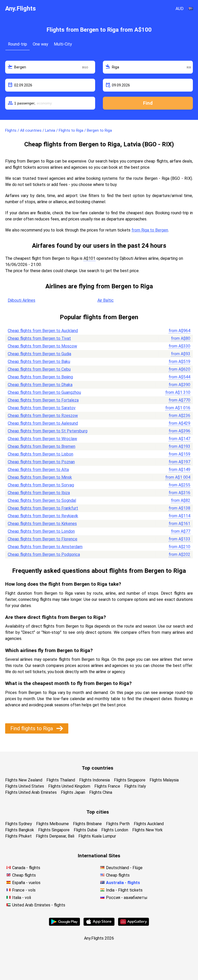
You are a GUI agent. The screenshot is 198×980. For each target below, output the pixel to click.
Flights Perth (118, 823)
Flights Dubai (85, 829)
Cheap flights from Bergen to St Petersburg (47, 431)
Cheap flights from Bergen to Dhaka (40, 384)
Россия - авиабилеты (126, 897)
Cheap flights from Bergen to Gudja (39, 353)
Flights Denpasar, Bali (55, 836)
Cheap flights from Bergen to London (41, 531)
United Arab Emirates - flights (38, 905)
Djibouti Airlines (21, 300)
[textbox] (50, 67)
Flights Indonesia (94, 780)
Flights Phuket (18, 836)
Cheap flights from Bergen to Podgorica (44, 554)
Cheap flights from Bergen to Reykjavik (43, 515)
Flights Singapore (129, 780)
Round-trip (17, 44)
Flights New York (147, 829)
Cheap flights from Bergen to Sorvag (41, 485)
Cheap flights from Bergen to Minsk (40, 477)
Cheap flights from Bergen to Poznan (41, 461)
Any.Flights (20, 8)
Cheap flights (24, 875)
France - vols (24, 890)
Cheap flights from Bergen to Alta (38, 469)
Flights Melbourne (52, 823)
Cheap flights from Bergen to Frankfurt (43, 508)
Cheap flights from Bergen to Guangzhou (44, 392)
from (179, 330)
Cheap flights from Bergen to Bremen (41, 446)
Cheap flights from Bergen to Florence (42, 539)
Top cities (97, 812)
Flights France (107, 786)
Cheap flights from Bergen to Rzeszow (43, 415)
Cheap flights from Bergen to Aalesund (43, 423)
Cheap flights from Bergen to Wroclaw (42, 438)
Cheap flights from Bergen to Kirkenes (42, 523)
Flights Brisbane (87, 823)
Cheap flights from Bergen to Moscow (42, 346)
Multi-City (63, 44)
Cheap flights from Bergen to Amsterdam (45, 546)
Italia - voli (21, 897)
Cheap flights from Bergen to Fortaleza (43, 400)
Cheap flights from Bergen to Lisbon (40, 454)
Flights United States (24, 786)
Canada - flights (26, 867)
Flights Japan (73, 792)
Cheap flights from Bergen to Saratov (42, 407)
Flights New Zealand (23, 780)
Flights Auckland (149, 823)
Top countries (97, 768)
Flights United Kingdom (69, 786)
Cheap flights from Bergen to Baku (39, 361)
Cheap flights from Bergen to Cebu (39, 369)
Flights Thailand (60, 780)
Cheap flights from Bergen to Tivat (39, 338)
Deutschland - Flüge (124, 867)
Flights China (100, 792)
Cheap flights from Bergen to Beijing (40, 377)
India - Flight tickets (124, 890)
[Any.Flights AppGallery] (133, 924)
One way (40, 44)
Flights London (114, 829)
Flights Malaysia (164, 780)
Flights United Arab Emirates (31, 792)
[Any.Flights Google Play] (64, 924)
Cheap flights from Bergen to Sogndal (42, 500)
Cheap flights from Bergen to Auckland (43, 330)
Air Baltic (105, 300)
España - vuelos (26, 882)
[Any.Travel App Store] (99, 924)
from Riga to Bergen (149, 230)
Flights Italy (135, 786)
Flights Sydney (18, 823)
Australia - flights (123, 882)
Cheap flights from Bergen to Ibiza (39, 492)
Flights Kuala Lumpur (97, 836)
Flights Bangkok (19, 829)
